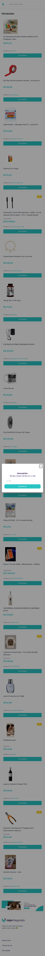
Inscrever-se (22, 486)
